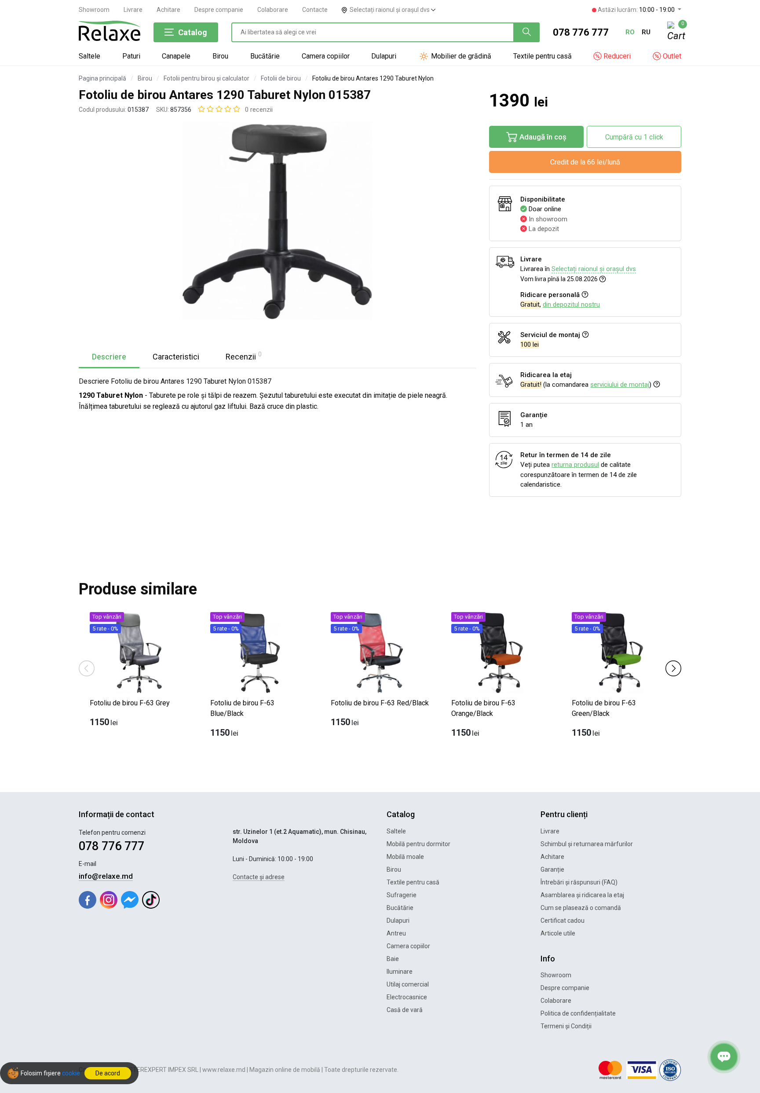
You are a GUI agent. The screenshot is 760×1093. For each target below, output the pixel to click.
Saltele (89, 56)
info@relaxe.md (106, 876)
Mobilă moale (405, 856)
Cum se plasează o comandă (581, 907)
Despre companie (218, 9)
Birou (220, 56)
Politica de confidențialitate (578, 1013)
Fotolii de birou (281, 78)
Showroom (94, 9)
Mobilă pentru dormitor (418, 843)
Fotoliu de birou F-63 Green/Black (604, 708)
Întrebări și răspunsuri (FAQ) (579, 882)
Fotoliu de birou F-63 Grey (130, 703)
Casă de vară (405, 1009)
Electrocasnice (407, 997)
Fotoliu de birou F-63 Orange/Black (483, 708)
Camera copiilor (326, 56)
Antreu (396, 933)
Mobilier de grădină (460, 56)
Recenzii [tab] (244, 356)
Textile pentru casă (542, 56)
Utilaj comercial (408, 984)
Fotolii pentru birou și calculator (206, 78)
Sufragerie (402, 895)
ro (630, 32)
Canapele (176, 56)
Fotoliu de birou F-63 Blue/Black (242, 708)
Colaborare (272, 9)
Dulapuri (383, 56)
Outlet (671, 56)
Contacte (315, 9)
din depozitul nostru (571, 304)
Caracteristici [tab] (176, 356)
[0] (674, 32)
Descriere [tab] (109, 356)
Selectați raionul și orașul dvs (390, 9)
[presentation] (87, 667)
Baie (393, 958)
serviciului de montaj (619, 385)
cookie (71, 1073)
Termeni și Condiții (566, 1026)
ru (646, 32)
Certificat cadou (563, 920)
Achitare (168, 9)
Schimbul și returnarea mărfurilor (587, 843)
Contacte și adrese (259, 876)
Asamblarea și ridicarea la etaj (582, 895)
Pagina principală (102, 78)
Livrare (133, 9)
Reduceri (616, 56)
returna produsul (575, 465)
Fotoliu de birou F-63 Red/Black (380, 703)
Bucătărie (265, 56)
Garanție (552, 869)
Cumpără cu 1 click (634, 137)
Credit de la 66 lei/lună (585, 162)
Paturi (131, 56)
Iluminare (400, 971)
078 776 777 (581, 32)
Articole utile (558, 933)
